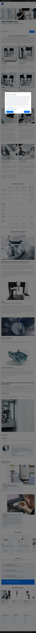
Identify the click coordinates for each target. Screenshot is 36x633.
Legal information (14, 109)
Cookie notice (8, 109)
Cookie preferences (10, 111)
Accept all (26, 111)
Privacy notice (9, 107)
